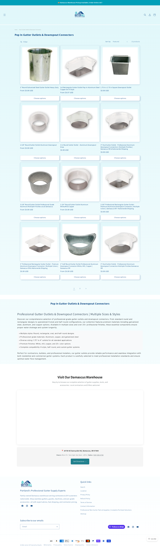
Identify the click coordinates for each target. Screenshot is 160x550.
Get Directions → (80, 461)
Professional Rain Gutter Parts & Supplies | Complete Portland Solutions (106, 510)
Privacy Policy (85, 495)
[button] (4, 15)
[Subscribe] (56, 526)
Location (83, 491)
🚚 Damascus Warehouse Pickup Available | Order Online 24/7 (80, 3)
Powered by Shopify (36, 545)
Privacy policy (58, 545)
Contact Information (87, 506)
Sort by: (108, 42)
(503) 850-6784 (98, 455)
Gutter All (27, 545)
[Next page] (85, 288)
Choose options (40, 98)
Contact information (92, 545)
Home (16, 29)
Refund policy (47, 545)
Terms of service (68, 545)
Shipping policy (79, 545)
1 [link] (74, 288)
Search (82, 487)
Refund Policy (85, 499)
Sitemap (83, 514)
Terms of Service (86, 502)
